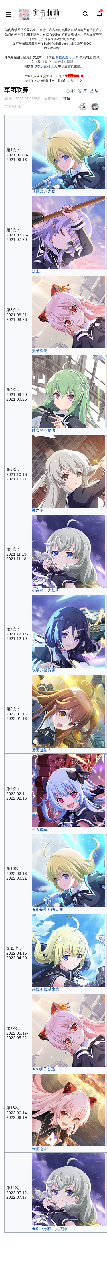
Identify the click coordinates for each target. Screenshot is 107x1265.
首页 (71, 66)
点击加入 (76, 80)
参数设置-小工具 (67, 57)
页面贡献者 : (13, 107)
